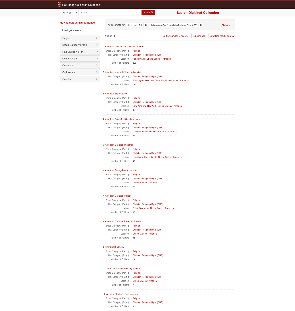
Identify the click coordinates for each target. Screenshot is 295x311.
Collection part (70, 58)
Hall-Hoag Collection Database (71, 5)
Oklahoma (144, 208)
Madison (137, 131)
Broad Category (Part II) (75, 45)
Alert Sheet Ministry (114, 246)
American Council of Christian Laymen (123, 119)
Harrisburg (138, 156)
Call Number (69, 72)
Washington (138, 80)
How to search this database (77, 22)
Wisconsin (147, 131)
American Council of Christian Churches (124, 46)
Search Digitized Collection (198, 12)
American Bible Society (116, 93)
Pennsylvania (139, 58)
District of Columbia (154, 80)
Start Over (226, 25)
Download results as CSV (222, 35)
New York (151, 105)
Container (67, 65)
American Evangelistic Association (121, 170)
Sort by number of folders (175, 35)
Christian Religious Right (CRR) (148, 54)
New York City (139, 105)
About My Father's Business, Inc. (122, 293)
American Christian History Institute (123, 268)
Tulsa (135, 208)
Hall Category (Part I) (73, 51)
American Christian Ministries (119, 144)
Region (66, 38)
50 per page (199, 35)
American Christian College (118, 195)
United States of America (159, 58)
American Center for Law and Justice (123, 71)
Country (66, 79)
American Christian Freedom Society (123, 221)
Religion (136, 50)
